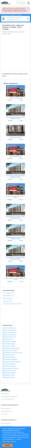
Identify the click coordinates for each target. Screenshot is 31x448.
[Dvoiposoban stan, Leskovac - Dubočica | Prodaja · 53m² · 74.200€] (15, 110)
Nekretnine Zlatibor (9, 364)
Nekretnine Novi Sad (10, 337)
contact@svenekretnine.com (9, 396)
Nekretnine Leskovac (10, 373)
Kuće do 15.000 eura (10, 328)
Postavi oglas (21, 2)
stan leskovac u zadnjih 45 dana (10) (12, 304)
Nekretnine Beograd (10, 335)
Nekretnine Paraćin (9, 346)
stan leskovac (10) (7, 301)
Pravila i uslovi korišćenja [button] (9, 441)
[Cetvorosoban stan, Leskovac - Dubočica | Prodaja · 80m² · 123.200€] (15, 250)
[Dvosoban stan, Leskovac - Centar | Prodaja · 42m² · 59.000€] (15, 149)
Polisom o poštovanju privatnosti (10, 430)
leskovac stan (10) (7, 298)
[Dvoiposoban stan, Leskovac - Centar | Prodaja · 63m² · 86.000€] (15, 189)
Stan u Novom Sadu (6, 411)
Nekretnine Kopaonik (10, 366)
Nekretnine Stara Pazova (11, 368)
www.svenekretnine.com (7, 399)
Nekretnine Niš (8, 339)
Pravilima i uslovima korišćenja (16, 428)
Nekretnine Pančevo (10, 371)
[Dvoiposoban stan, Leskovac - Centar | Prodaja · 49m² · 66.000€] (15, 91)
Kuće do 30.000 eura (10, 330)
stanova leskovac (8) (8, 293)
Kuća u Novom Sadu (6, 426)
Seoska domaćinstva (10, 332)
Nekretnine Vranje (9, 375)
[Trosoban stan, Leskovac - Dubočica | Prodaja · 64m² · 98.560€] (15, 230)
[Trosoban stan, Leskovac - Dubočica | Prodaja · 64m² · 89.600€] (15, 209)
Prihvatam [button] (7, 445)
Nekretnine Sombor (10, 357)
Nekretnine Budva (9, 377)
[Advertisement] (15, 53)
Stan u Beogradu (5, 408)
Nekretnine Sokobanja (10, 350)
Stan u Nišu (4, 414)
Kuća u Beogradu (6, 423)
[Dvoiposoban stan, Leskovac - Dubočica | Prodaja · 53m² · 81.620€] (15, 168)
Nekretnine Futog (9, 355)
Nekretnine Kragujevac (10, 359)
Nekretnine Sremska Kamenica (13, 353)
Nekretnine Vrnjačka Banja (12, 348)
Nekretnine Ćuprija (9, 344)
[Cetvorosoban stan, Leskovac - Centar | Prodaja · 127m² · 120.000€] (15, 271)
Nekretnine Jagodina (10, 341)
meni (28, 4)
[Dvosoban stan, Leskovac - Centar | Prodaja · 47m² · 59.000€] (15, 130)
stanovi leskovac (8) (8, 295)
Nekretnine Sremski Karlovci (12, 362)
